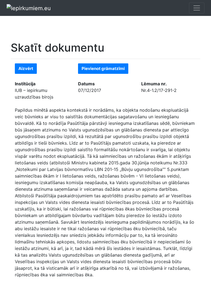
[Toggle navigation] (196, 7)
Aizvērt (25, 68)
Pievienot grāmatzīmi (103, 68)
